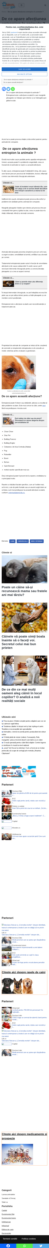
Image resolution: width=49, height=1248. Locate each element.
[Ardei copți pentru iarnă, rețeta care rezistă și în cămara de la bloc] (7, 801)
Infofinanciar (6, 1222)
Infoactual (5, 1226)
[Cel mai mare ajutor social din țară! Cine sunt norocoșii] (7, 837)
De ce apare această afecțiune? (13, 82)
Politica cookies (29, 1239)
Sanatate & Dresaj (8, 1198)
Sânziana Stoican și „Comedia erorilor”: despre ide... (21, 935)
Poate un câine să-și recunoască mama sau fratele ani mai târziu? (24, 590)
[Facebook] (4, 89)
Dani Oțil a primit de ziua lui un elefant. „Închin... (29, 808)
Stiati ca (5, 1202)
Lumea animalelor (8, 1194)
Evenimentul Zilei (8, 1214)
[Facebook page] (19, 777)
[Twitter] (8, 89)
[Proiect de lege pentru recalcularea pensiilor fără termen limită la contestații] (7, 963)
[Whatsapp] (13, 89)
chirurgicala (23, 541)
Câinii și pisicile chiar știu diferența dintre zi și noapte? (29, 283)
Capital (4, 1210)
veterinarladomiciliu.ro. (16, 493)
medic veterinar (37, 541)
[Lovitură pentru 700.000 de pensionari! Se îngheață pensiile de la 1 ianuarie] (7, 1011)
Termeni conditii (10, 1239)
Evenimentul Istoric (9, 1218)
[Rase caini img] (17, 993)
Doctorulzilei (6, 1233)
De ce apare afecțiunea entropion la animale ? (18, 79)
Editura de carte (7, 1229)
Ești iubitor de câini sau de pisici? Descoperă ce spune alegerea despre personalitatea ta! (29, 420)
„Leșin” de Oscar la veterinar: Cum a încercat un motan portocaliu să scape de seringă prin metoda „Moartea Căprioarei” (23, 750)
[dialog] (24, 51)
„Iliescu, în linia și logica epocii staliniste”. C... (28, 816)
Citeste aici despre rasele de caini (23, 972)
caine (12, 541)
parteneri (14, 32)
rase (44, 405)
